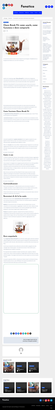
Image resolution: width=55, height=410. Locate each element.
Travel (36, 12)
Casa (40, 12)
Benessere (21, 12)
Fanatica (27, 6)
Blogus (17, 406)
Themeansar (22, 406)
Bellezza (27, 12)
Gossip (31, 12)
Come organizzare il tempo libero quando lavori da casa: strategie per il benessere (47, 57)
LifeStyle (16, 12)
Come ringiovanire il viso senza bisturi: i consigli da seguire (47, 27)
